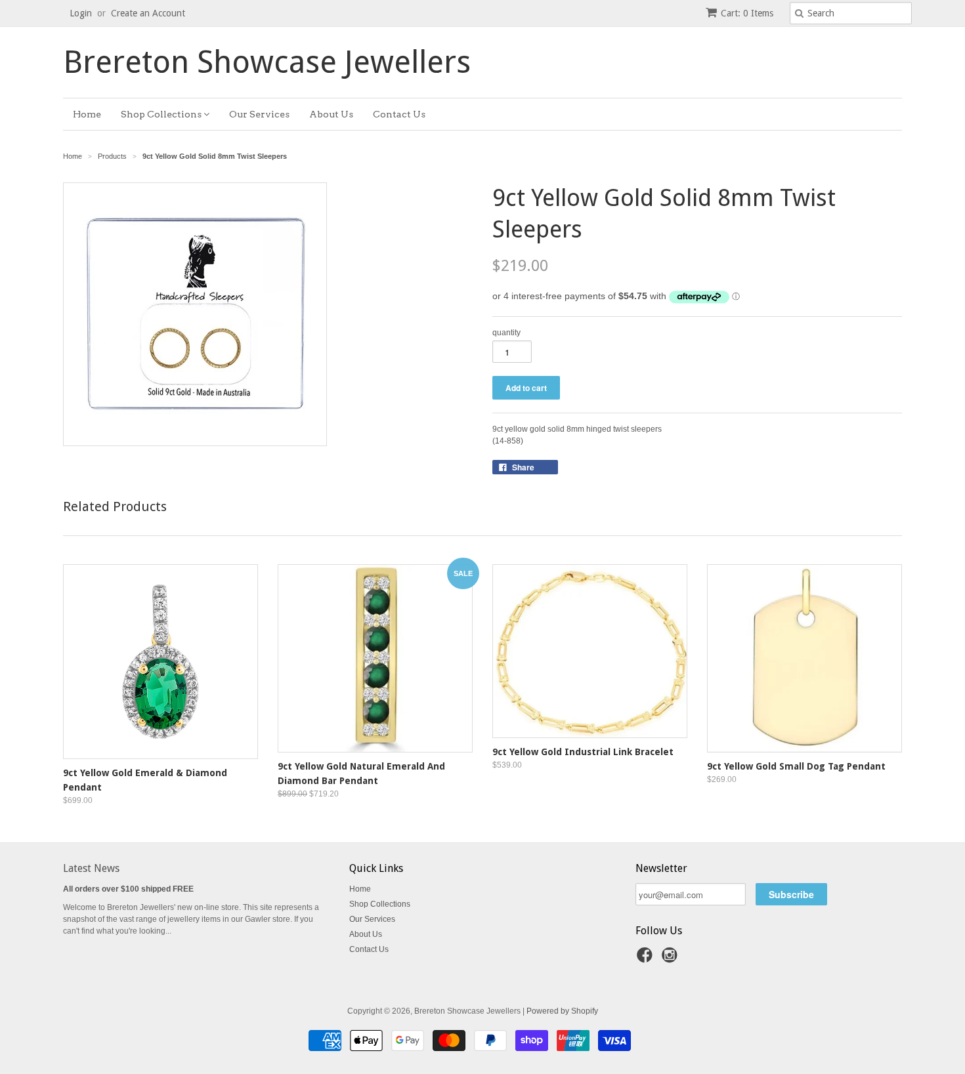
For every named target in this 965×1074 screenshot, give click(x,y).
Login (81, 13)
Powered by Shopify (562, 1011)
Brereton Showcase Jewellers (267, 62)
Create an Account (148, 13)
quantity (506, 332)
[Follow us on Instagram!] (671, 959)
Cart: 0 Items (747, 13)
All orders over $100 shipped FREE (128, 889)
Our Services (259, 114)
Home (87, 114)
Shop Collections (162, 114)
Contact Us (399, 114)
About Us (331, 114)
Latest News (91, 868)
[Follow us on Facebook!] (646, 959)
